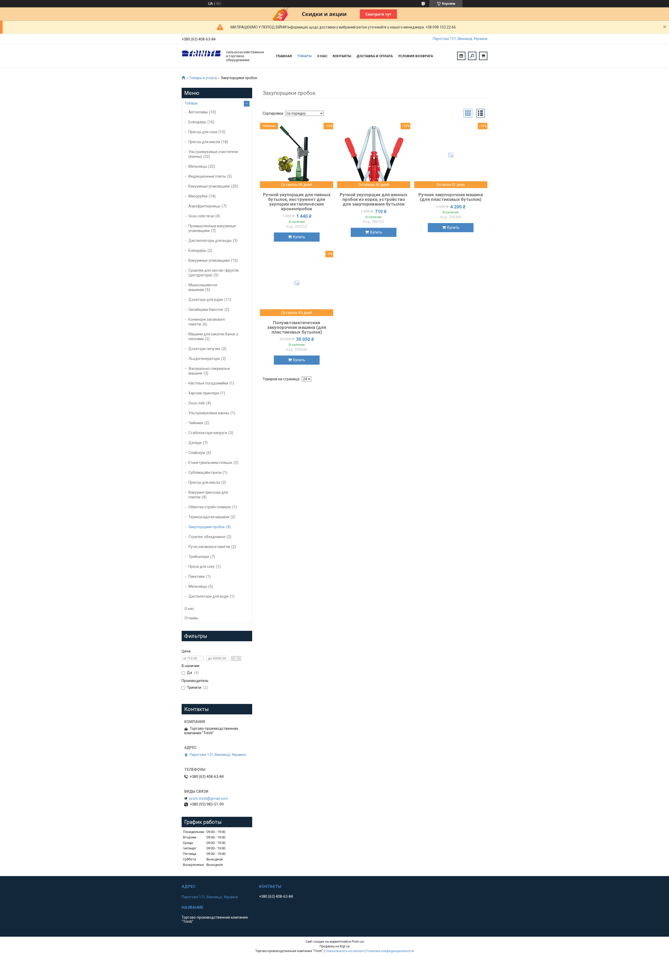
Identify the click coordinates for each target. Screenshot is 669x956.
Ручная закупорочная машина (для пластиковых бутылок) (450, 197)
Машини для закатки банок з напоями (213, 336)
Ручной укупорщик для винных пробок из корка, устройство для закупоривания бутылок (373, 199)
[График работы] (461, 56)
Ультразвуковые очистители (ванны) (213, 154)
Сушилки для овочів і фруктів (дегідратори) (213, 272)
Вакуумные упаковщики (209, 186)
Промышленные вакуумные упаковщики (212, 228)
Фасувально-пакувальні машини (209, 370)
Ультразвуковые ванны (208, 413)
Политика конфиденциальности (390, 951)
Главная (284, 56)
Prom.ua (358, 941)
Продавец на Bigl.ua (335, 946)
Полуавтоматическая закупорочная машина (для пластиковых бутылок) (296, 327)
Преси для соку (201, 566)
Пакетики (196, 576)
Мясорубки (197, 196)
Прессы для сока (202, 132)
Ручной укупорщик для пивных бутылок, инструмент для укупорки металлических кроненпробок (297, 201)
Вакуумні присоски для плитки (208, 494)
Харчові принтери (203, 393)
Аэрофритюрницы (204, 206)
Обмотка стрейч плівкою (209, 507)
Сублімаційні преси (204, 472)
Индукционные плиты (207, 176)
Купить (299, 237)
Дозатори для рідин (205, 300)
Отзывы (191, 618)
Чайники (195, 423)
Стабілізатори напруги (207, 433)
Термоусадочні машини (208, 517)
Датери (194, 443)
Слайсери (196, 453)
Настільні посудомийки (208, 383)
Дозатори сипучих (204, 349)
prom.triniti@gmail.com (208, 798)
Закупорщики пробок (206, 527)
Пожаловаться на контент (344, 951)
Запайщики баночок (205, 309)
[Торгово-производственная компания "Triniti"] (201, 56)
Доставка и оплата (374, 56)
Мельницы (197, 166)
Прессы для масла (204, 142)
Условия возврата (415, 56)
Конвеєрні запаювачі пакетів (206, 321)
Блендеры (197, 122)
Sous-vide (196, 403)
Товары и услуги (203, 78)
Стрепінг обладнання (206, 537)
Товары (304, 56)
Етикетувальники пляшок (210, 462)
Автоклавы (198, 112)
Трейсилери (198, 557)
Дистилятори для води (208, 596)
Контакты (342, 56)
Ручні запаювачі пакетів (209, 547)
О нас (322, 56)
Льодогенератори (204, 359)
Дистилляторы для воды (210, 240)
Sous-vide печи (201, 216)
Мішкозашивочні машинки (202, 287)
